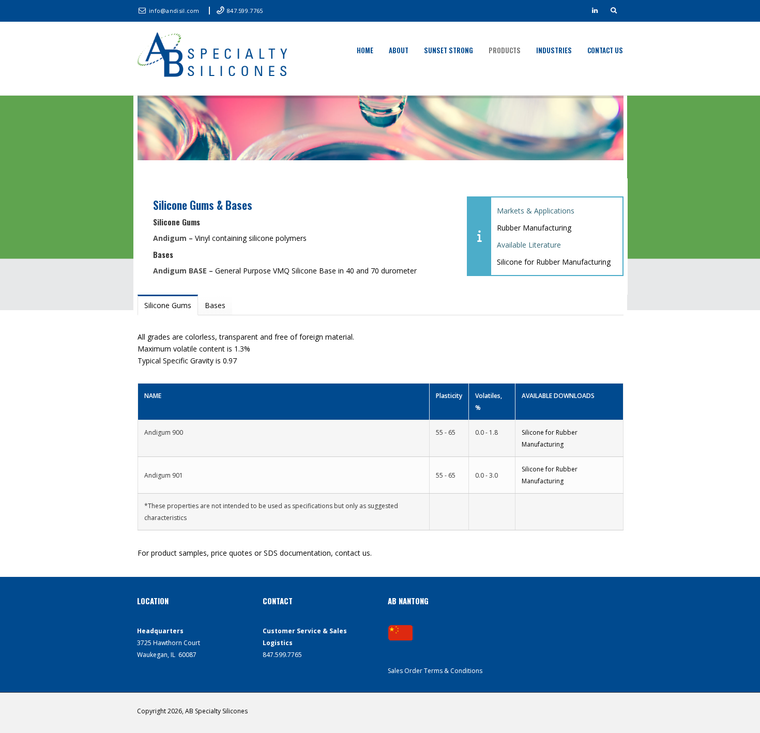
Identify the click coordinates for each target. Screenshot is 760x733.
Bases (215, 305)
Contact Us (605, 50)
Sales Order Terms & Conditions (435, 670)
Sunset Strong (448, 50)
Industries (554, 50)
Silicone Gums (167, 305)
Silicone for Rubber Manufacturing (554, 262)
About (398, 50)
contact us (352, 553)
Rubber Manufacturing (534, 228)
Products (505, 50)
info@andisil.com (175, 10)
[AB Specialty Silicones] (214, 56)
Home (365, 50)
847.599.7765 (245, 10)
